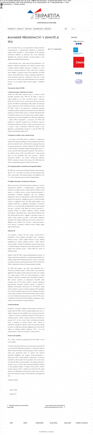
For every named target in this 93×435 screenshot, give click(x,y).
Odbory (25, 422)
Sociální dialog (53, 422)
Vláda (11, 422)
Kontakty (47, 28)
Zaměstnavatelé (57, 49)
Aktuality (28, 28)
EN (66, 28)
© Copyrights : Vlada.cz (46, 431)
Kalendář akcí (38, 28)
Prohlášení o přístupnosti (82, 422)
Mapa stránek (67, 422)
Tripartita (11, 28)
